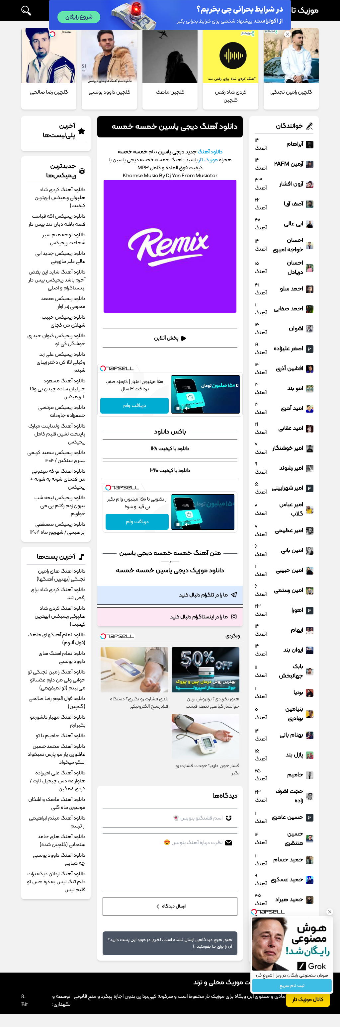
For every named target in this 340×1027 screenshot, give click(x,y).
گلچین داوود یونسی (109, 92)
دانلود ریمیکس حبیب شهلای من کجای (63, 321)
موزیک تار (304, 10)
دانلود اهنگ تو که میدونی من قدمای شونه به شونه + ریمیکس (57, 479)
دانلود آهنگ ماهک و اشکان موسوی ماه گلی (56, 804)
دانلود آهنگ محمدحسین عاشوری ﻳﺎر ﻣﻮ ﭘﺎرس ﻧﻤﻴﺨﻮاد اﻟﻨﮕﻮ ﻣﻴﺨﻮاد (56, 754)
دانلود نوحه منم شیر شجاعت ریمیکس (63, 239)
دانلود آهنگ (210, 152)
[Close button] (329, 911)
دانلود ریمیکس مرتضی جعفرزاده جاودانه (61, 412)
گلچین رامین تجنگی (291, 92)
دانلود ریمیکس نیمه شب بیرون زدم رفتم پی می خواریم (59, 506)
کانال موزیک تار (308, 1000)
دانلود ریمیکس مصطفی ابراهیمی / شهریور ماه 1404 (57, 528)
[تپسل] (103, 368)
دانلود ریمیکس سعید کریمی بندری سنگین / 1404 (56, 457)
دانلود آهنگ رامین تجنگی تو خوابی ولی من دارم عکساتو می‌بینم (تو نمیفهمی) (56, 680)
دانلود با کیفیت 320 (170, 471)
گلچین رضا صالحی (49, 92)
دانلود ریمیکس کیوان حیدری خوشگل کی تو (56, 340)
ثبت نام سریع (292, 985)
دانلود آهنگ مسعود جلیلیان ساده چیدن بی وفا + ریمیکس (57, 389)
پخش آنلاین (166, 338)
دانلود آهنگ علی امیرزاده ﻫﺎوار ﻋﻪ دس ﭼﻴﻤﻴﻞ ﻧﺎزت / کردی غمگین (57, 781)
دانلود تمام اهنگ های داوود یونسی (62, 658)
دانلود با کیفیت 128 (170, 449)
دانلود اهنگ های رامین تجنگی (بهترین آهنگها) (61, 575)
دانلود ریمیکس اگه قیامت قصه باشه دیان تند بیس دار (57, 220)
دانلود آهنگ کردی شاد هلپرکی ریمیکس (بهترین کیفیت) (60, 198)
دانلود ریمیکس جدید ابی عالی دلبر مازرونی (60, 258)
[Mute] (187, 408)
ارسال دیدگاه (173, 906)
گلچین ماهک (170, 92)
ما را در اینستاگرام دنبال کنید (199, 617)
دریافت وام (134, 406)
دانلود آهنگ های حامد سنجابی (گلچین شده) (61, 841)
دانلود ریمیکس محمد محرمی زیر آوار (63, 303)
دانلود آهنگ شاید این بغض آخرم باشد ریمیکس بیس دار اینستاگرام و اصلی (57, 280)
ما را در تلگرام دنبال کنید (203, 595)
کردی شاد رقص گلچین (230, 96)
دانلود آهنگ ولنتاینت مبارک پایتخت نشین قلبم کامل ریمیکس (56, 434)
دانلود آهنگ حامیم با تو (60, 736)
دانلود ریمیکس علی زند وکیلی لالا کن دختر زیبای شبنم (61, 362)
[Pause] (178, 408)
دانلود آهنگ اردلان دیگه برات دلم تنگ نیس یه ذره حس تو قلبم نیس (56, 882)
